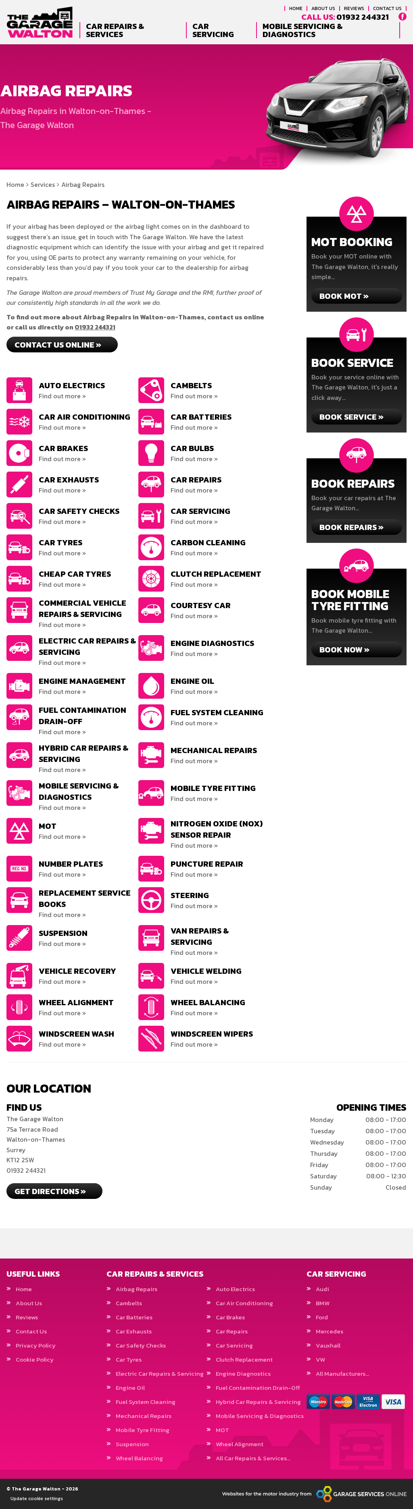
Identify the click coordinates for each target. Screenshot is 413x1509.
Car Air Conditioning (244, 1303)
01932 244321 (345, 17)
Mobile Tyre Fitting (142, 1430)
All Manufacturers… (342, 1373)
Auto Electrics (235, 1289)
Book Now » (344, 650)
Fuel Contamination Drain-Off (258, 1388)
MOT (222, 1430)
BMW (323, 1303)
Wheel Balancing (139, 1458)
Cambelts (129, 1303)
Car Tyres (129, 1359)
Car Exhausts (134, 1331)
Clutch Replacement (244, 1359)
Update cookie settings (36, 1498)
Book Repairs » (351, 527)
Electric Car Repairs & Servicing (160, 1373)
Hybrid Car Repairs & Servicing (258, 1402)
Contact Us (387, 8)
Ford (322, 1317)
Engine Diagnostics (243, 1373)
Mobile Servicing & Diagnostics (302, 30)
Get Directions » (50, 1191)
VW (320, 1359)
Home (295, 8)
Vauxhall (328, 1345)
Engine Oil (130, 1388)
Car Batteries (134, 1317)
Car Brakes (230, 1317)
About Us (323, 8)
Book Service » (351, 417)
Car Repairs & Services (115, 30)
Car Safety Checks (141, 1345)
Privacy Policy (36, 1345)
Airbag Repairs (136, 1289)
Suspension (132, 1444)
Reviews (354, 8)
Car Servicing (213, 30)
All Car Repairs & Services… (253, 1458)
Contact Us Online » (58, 345)
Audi (322, 1289)
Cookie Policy (35, 1359)
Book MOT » (344, 296)
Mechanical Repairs (143, 1416)
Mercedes (329, 1331)
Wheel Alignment (239, 1444)
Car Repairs (232, 1331)
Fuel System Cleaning (145, 1402)
